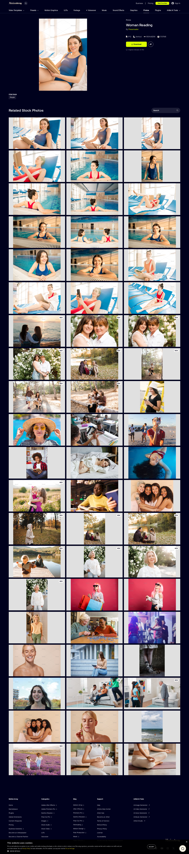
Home (11, 805)
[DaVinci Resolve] (86, 817)
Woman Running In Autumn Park (22, 541)
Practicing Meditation (75, 146)
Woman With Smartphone (77, 311)
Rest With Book (16, 179)
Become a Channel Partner (18, 836)
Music (104, 10)
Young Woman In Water (76, 179)
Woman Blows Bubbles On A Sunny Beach (141, 443)
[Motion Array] (83, 805)
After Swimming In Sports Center (137, 179)
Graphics (133, 10)
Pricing (11, 825)
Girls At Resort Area (75, 245)
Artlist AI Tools (172, 10)
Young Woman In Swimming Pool (137, 245)
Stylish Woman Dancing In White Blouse (140, 607)
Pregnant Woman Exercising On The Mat (140, 772)
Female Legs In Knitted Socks (136, 673)
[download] (61, 146)
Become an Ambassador (17, 833)
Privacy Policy (102, 829)
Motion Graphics (51, 10)
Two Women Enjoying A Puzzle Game (81, 640)
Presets (33, 10)
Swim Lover (72, 278)
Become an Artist (103, 817)
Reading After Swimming (134, 212)
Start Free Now (162, 3)
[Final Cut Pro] (83, 820)
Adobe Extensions (15, 817)
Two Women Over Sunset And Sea (22, 344)
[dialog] (94, 847)
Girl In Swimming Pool (18, 212)
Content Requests (15, 821)
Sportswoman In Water (76, 212)
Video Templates (15, 10)
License (100, 833)
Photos (146, 10)
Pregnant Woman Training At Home (80, 772)
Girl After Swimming (133, 311)
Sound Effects (118, 10)
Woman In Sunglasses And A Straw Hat (24, 442)
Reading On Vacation (18, 146)
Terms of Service (103, 821)
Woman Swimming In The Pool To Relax (140, 475)
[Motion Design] (84, 828)
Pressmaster (134, 29)
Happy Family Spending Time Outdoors (82, 377)
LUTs (66, 10)
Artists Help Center (104, 809)
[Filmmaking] (82, 824)
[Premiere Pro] (83, 813)
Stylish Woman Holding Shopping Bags (82, 607)
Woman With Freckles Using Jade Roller (82, 739)
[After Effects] (83, 809)
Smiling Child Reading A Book (21, 475)
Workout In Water (16, 245)
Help (98, 805)
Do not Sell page (70, 848)
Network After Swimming (19, 311)
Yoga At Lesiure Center (134, 146)
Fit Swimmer (14, 278)
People (12, 97)
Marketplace (13, 809)
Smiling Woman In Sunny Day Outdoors (140, 574)
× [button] (186, 842)
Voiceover (92, 10)
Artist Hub (100, 813)
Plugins (158, 10)
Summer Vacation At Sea (135, 739)
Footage (77, 10)
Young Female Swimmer (134, 278)
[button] (64, 851)
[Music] (78, 836)
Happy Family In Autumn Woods (137, 541)
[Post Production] (85, 832)
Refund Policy (102, 825)
